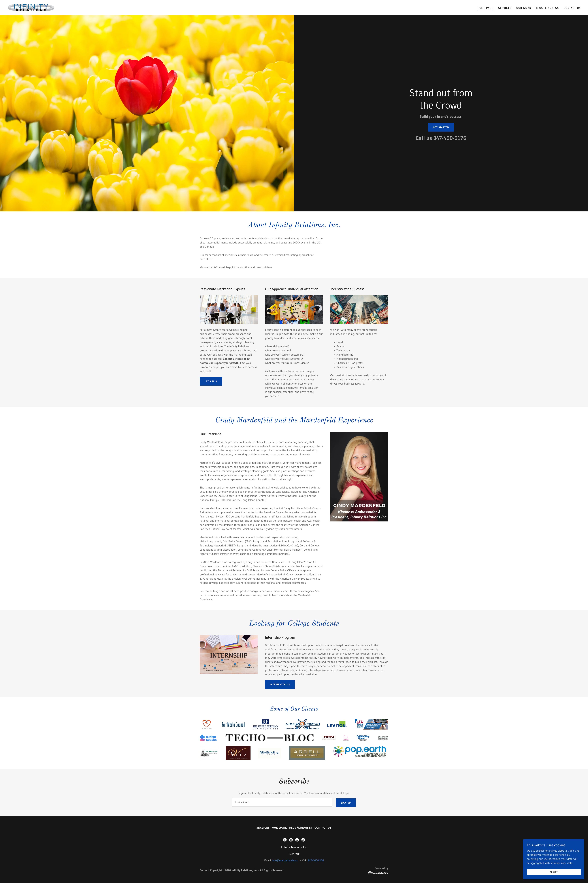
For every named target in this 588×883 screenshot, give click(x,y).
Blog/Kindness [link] (547, 8)
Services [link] (504, 8)
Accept (554, 872)
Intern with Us (280, 684)
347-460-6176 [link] (449, 138)
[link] (31, 7)
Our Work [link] (523, 8)
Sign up (346, 802)
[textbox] (282, 802)
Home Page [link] (485, 8)
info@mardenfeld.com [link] (285, 860)
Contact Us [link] (572, 8)
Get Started (441, 127)
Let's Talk (211, 381)
